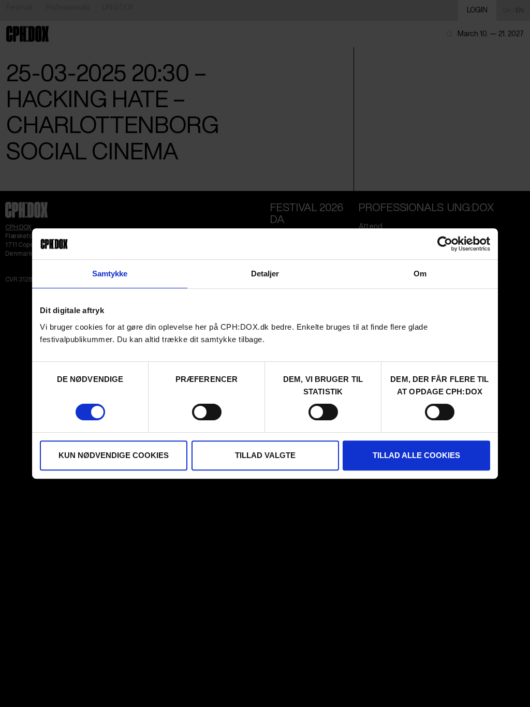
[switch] (207, 412)
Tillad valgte (265, 455)
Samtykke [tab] (110, 273)
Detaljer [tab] (265, 273)
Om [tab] (420, 273)
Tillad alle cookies (416, 455)
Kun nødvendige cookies (113, 455)
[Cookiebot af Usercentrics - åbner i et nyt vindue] (445, 244)
